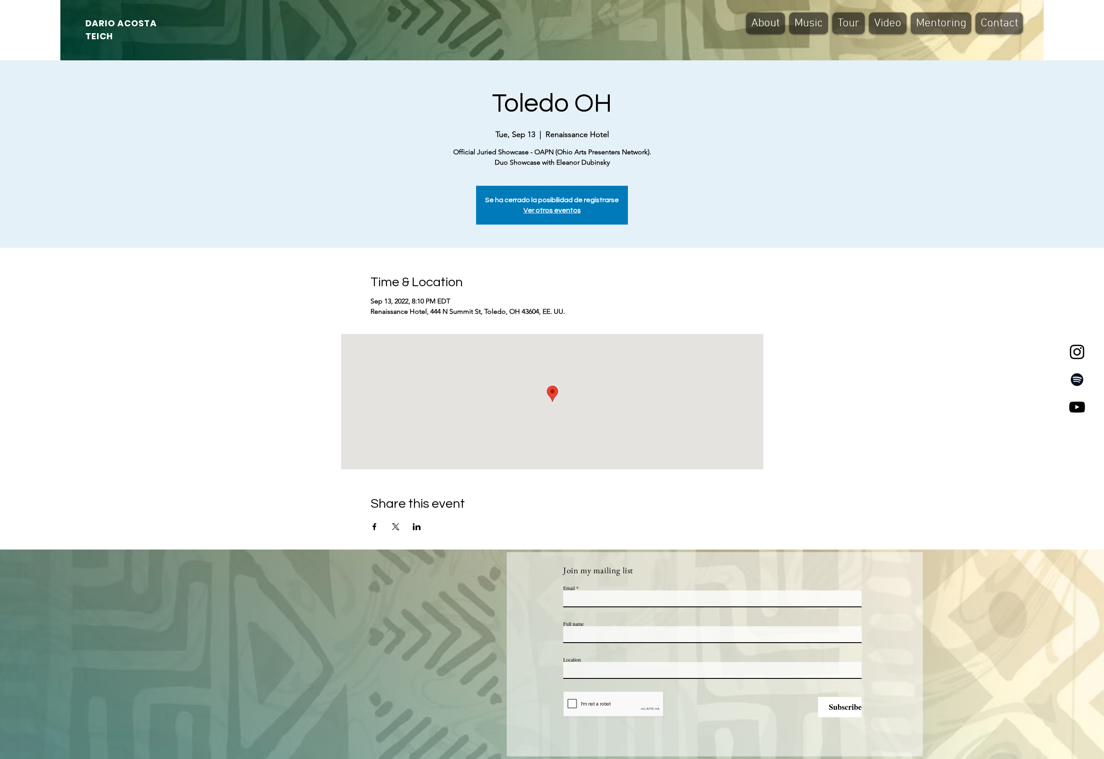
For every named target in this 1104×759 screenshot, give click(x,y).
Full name (573, 623)
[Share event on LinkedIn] (417, 526)
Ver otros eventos (552, 210)
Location (572, 659)
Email (569, 587)
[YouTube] (1077, 407)
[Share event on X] (396, 526)
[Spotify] (1077, 379)
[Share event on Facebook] (374, 526)
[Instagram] (1077, 352)
